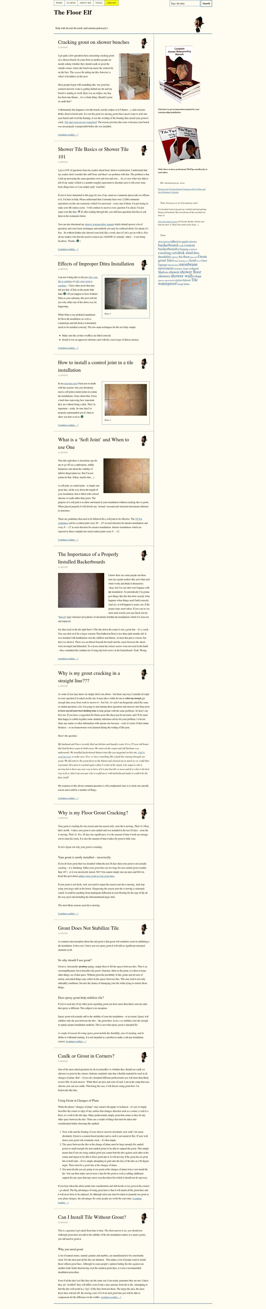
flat (181, 257)
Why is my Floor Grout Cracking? (93, 812)
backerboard (168, 245)
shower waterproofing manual (99, 224)
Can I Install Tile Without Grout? (92, 1216)
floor (186, 256)
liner (204, 260)
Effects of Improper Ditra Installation (96, 263)
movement (165, 268)
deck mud (185, 252)
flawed (62, 616)
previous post (70, 383)
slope (198, 276)
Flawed (71, 2)
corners (193, 249)
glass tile (193, 257)
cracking (164, 252)
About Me (85, 2)
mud (176, 268)
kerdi (192, 260)
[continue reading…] (68, 134)
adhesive (175, 241)
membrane (188, 264)
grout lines (166, 260)
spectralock (169, 280)
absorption (164, 241)
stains (178, 280)
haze (176, 260)
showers (164, 275)
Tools (99, 2)
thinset (187, 280)
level (199, 260)
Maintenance (173, 265)
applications (189, 241)
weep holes (183, 284)
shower (174, 271)
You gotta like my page (167, 221)
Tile (194, 279)
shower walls (182, 276)
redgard (194, 268)
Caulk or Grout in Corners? (86, 1055)
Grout (202, 256)
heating (182, 260)
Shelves (163, 272)
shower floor (190, 272)
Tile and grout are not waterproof (80, 122)
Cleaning (183, 249)
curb (174, 253)
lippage (162, 265)
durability (164, 256)
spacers (161, 280)
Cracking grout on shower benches (93, 41)
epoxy (175, 257)
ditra (196, 252)
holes (187, 261)
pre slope (184, 268)
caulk (181, 245)
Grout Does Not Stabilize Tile (88, 927)
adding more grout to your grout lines (96, 876)
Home (59, 2)
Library (111, 2)
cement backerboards (176, 247)
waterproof (167, 283)
